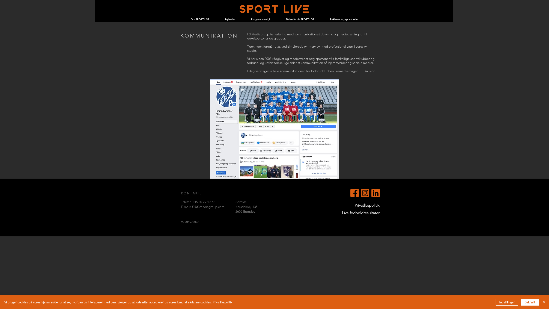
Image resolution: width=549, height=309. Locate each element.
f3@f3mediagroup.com (208, 207)
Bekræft (530, 302)
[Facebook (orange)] (354, 193)
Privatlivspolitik (222, 302)
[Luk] (543, 302)
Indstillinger (507, 302)
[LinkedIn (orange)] (375, 193)
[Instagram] (365, 193)
